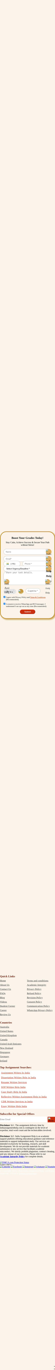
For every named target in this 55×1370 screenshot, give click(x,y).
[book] (14, 1162)
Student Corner (7, 1006)
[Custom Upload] (47, 581)
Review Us (5, 1014)
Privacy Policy (34, 989)
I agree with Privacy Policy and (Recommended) (26, 598)
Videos (3, 1002)
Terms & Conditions (38, 597)
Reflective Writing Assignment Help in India (24, 1097)
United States (6, 1031)
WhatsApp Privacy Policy (40, 1010)
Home (3, 980)
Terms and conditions (37, 980)
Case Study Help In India (14, 1092)
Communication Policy (38, 1006)
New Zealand (6, 1048)
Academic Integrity (36, 985)
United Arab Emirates (10, 1044)
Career (3, 1010)
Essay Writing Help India (14, 1106)
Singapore (5, 1052)
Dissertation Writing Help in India (18, 1077)
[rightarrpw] (51, 1119)
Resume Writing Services (14, 1082)
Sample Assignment (28, 1173)
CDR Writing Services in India (17, 1101)
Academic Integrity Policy (12, 1156)
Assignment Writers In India (15, 1073)
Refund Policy (34, 993)
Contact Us (5, 989)
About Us (4, 985)
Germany (4, 1056)
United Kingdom (8, 1035)
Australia (4, 1027)
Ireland (3, 1060)
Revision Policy (35, 997)
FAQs (3, 993)
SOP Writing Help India (13, 1087)
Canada (3, 1039)
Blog (2, 997)
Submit (27, 612)
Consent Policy (34, 1002)
